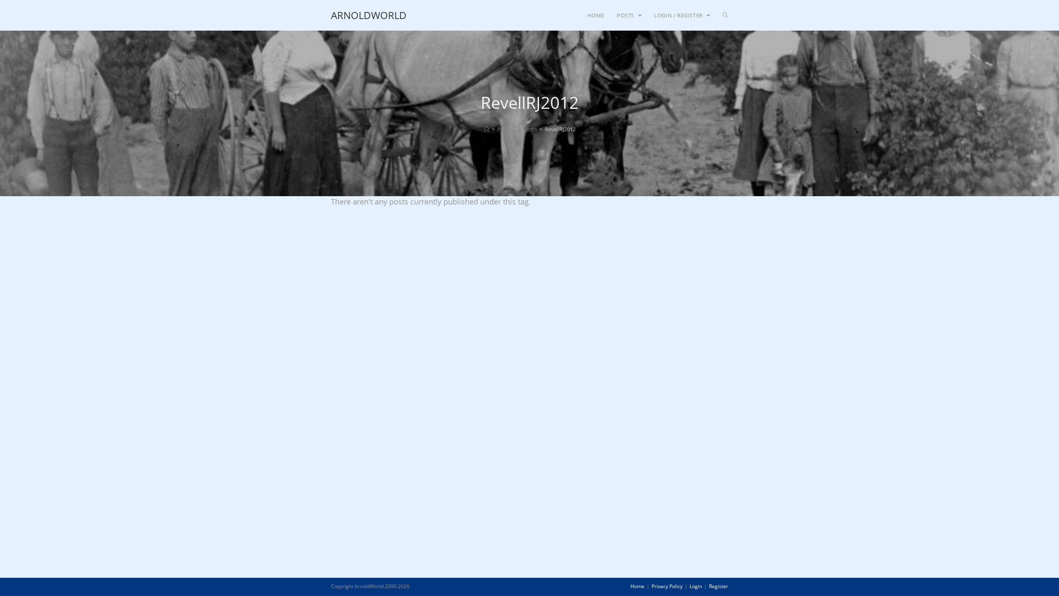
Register (718, 586)
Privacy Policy (667, 586)
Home (637, 586)
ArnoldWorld (369, 15)
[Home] (486, 129)
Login (696, 586)
